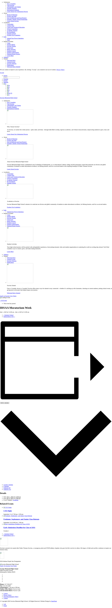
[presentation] (7, 507)
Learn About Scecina (13, 21)
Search (5, 75)
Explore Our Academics (13, 35)
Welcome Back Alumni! (13, 66)
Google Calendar (8, 484)
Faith (5, 37)
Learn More (10, 55)
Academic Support (12, 30)
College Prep (10, 26)
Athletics (6, 57)
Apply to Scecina (5, 296)
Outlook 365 (7, 488)
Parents (6, 80)
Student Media (11, 44)
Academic (15, 500)
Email (5, 606)
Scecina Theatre (11, 46)
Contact (6, 598)
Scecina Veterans (11, 63)
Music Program (11, 49)
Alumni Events (11, 62)
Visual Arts (10, 48)
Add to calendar (5, 403)
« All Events (3, 300)
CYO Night (8, 511)
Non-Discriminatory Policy (11, 596)
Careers (6, 593)
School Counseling (12, 29)
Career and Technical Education (16, 27)
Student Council (11, 51)
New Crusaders (11, 3)
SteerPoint (54, 601)
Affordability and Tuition (14, 7)
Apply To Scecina (5, 566)
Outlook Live (7, 489)
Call (5, 604)
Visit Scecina (10, 5)
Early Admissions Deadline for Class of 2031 (19, 527)
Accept (2, 72)
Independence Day (9, 316)
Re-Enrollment (11, 32)
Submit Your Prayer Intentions (15, 38)
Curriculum (10, 24)
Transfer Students (12, 8)
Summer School (11, 33)
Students (6, 82)
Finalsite (6, 79)
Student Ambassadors (13, 52)
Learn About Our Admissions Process (17, 11)
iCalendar (6, 486)
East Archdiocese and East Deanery (17, 18)
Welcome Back (11, 60)
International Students (13, 10)
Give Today (13, 296)
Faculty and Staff (11, 16)
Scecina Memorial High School (8, 98)
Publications (10, 65)
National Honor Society (13, 54)
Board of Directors (12, 14)
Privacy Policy (61, 69)
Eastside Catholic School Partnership (17, 19)
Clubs (8, 43)
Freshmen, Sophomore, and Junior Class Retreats (21, 519)
